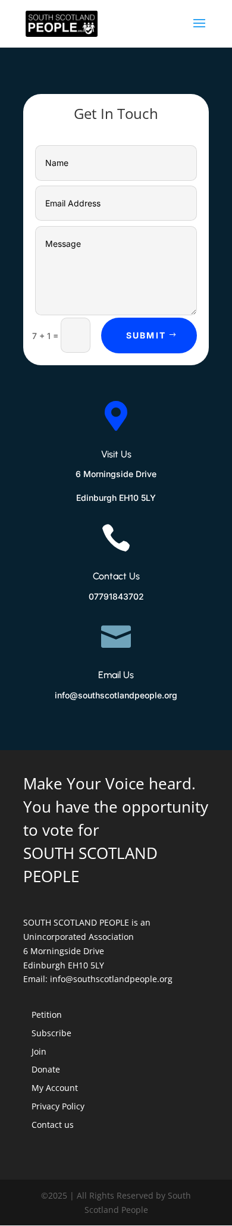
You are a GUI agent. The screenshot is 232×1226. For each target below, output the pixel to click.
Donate (46, 1069)
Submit (146, 335)
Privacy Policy (58, 1106)
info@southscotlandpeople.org (111, 978)
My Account (55, 1087)
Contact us (53, 1124)
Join (39, 1051)
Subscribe (51, 1033)
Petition (47, 1014)
